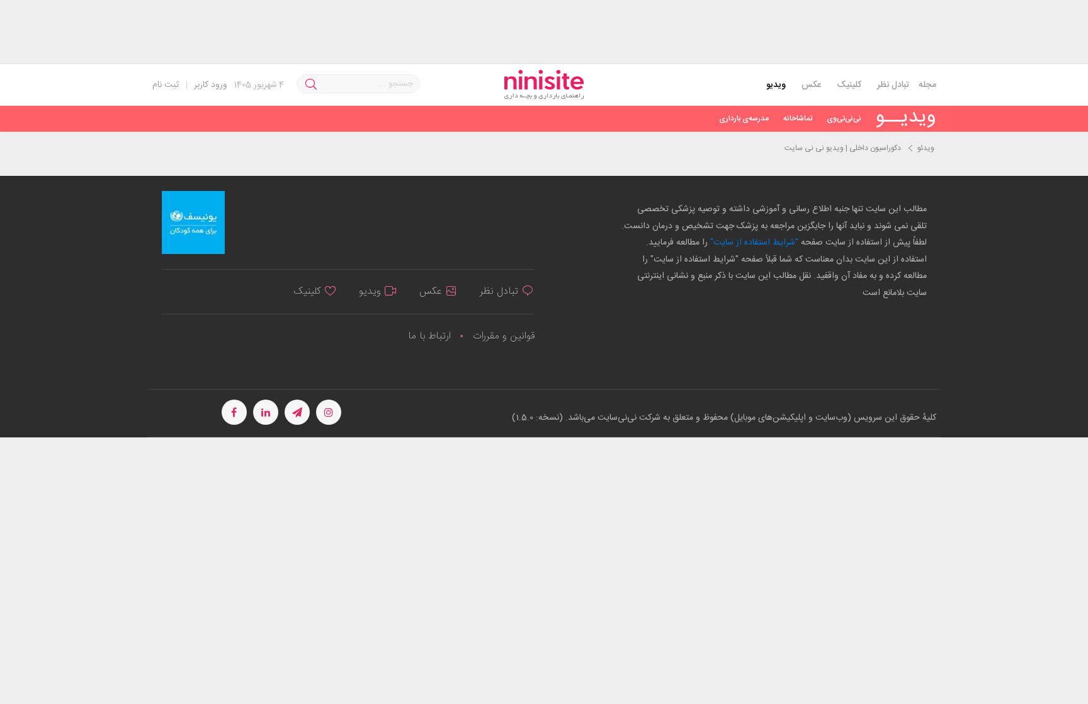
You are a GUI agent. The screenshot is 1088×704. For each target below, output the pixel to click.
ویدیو (776, 85)
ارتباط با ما (429, 336)
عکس (811, 85)
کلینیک (849, 85)
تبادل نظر (893, 85)
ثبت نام (165, 85)
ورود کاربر (210, 85)
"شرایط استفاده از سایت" (753, 242)
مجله (927, 85)
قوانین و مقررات (504, 336)
